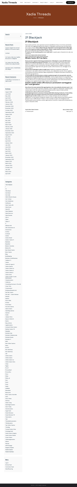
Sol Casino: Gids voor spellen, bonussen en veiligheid (12, 57)
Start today (8, 406)
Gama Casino (8, 308)
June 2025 (8, 118)
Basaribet (7, 244)
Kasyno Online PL (9, 319)
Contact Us (70, 2)
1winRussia (8, 203)
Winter (7, 441)
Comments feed (9, 467)
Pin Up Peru (8, 372)
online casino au (9, 360)
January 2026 (8, 104)
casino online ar (9, 270)
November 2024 (9, 130)
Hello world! (8, 81)
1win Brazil (7, 193)
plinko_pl (7, 378)
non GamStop (9, 351)
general (7, 313)
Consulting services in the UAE (13, 284)
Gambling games (9, 310)
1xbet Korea (8, 207)
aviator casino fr (9, 240)
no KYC (7, 347)
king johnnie (8, 323)
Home (34, 17)
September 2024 (9, 133)
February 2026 (9, 102)
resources (8, 392)
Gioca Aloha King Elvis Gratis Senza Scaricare (36, 56)
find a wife (8, 300)
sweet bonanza (9, 413)
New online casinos (10, 343)
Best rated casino (10, 250)
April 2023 (8, 151)
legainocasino (9, 325)
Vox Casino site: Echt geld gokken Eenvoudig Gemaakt (12, 63)
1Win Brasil (8, 191)
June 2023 (8, 147)
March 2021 (8, 171)
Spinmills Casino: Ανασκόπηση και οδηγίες (12, 68)
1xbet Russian (8, 215)
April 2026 (8, 98)
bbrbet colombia (9, 246)
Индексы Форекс (9, 447)
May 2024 (7, 139)
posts (6, 382)
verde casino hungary (11, 433)
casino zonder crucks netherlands (10, 277)
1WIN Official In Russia (10, 197)
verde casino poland (10, 435)
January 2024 (8, 143)
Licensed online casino (11, 327)
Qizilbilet (7, 388)
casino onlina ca (9, 268)
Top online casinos (10, 425)
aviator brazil (8, 238)
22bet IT (7, 221)
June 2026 (8, 94)
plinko (6, 376)
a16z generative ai (10, 227)
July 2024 (7, 137)
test (6, 419)
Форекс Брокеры (9, 451)
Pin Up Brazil (8, 370)
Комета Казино (9, 449)
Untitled (7, 53)
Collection (8, 282)
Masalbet (7, 331)
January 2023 (8, 155)
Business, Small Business (11, 258)
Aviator (7, 235)
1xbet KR (7, 209)
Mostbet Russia (9, 337)
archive (7, 231)
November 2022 (9, 157)
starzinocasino (9, 409)
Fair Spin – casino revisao (11, 294)
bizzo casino (8, 252)
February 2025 (9, 126)
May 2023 (7, 149)
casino (7, 262)
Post (6, 380)
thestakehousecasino (10, 421)
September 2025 (9, 112)
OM (6, 353)
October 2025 (9, 110)
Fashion (7, 298)
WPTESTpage (8, 445)
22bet (6, 219)
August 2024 (8, 135)
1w (6, 189)
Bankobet (7, 242)
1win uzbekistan (9, 201)
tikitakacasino (9, 423)
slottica (7, 400)
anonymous (8, 229)
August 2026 (8, 92)
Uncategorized (9, 431)
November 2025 (9, 108)
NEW (6, 341)
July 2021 (7, 169)
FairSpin (7, 296)
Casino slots (8, 274)
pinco (6, 374)
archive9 (7, 234)
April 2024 (8, 141)
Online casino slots (10, 362)
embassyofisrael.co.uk (11, 290)
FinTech (7, 302)
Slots (6, 396)
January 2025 (8, 128)
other (6, 364)
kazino (7, 321)
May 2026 (7, 96)
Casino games (9, 266)
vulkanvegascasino (10, 439)
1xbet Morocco (9, 213)
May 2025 (7, 120)
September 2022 (9, 159)
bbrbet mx (8, 248)
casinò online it (9, 272)
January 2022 (8, 165)
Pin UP (6, 368)
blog (6, 254)
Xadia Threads (9, 2)
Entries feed (8, 465)
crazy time (8, 286)
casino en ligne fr (10, 264)
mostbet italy (8, 333)
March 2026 (8, 100)
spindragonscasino (10, 404)
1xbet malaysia (9, 211)
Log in (6, 463)
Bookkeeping (8, 256)
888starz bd (8, 225)
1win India (7, 195)
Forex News (8, 304)
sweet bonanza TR (10, 415)
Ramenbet (8, 390)
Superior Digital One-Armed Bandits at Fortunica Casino (12, 48)
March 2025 (8, 124)
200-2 (7, 217)
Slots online (8, 398)
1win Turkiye (8, 199)
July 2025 (7, 116)
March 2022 (8, 163)
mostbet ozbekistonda (11, 335)
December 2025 (9, 106)
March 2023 (8, 153)
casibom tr (8, 260)
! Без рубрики (8, 184)
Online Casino (8, 355)
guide (6, 315)
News (6, 345)
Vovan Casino (8, 437)
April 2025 (8, 122)
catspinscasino (9, 280)
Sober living (8, 402)
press (6, 384)
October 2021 (8, 167)
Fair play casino (9, 292)
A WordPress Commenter (11, 79)
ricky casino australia (11, 394)
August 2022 (8, 161)
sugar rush (8, 411)
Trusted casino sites (10, 429)
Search (7, 34)
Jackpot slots (8, 317)
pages (6, 366)
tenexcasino (8, 417)
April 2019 (7, 173)
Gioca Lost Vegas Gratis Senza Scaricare (35, 55)
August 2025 (8, 114)
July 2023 (7, 145)
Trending (7, 427)
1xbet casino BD (9, 205)
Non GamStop (9, 349)
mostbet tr (8, 339)
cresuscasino (8, 288)
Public (6, 386)
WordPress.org (9, 469)
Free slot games (9, 306)
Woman (7, 443)
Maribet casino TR (10, 329)
